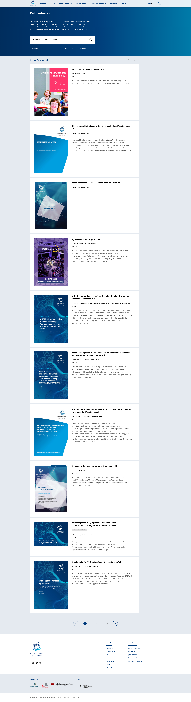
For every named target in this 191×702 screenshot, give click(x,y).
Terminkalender (111, 652)
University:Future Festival (136, 661)
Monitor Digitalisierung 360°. (78, 29)
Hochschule (132, 652)
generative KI (132, 655)
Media (108, 664)
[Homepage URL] (33, 3)
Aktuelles (109, 648)
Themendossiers (111, 658)
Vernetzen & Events (98, 4)
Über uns (109, 668)
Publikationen (110, 661)
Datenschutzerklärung (47, 698)
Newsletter (75, 698)
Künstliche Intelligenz (135, 648)
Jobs (59, 698)
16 (107, 623)
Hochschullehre (133, 658)
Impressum (33, 698)
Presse (66, 698)
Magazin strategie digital (39, 29)
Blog (107, 655)
